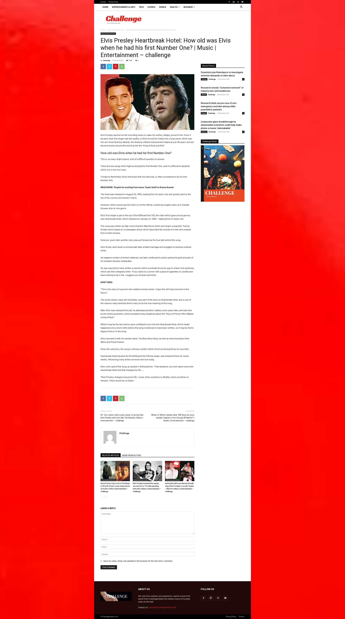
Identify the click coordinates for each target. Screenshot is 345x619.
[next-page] (106, 497)
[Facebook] (229, 2)
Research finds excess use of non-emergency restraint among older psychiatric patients (219, 106)
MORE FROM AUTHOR (131, 455)
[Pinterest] (115, 66)
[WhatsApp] (122, 66)
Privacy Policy (113, 2)
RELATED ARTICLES (110, 455)
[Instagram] (234, 2)
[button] (241, 7)
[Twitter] (238, 2)
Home (105, 7)
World (162, 7)
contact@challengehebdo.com (162, 607)
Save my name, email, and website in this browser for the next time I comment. (138, 561)
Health (173, 7)
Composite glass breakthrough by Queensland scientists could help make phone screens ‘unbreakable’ (221, 124)
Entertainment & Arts (123, 7)
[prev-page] (102, 497)
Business (188, 7)
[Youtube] (242, 2)
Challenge (106, 60)
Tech (141, 7)
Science (151, 7)
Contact (103, 2)
